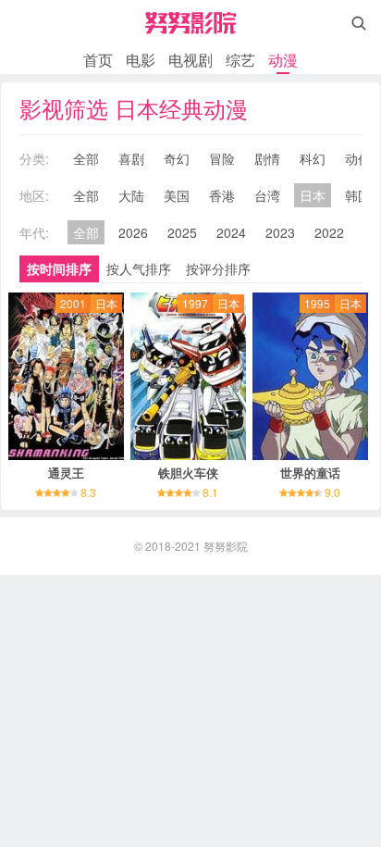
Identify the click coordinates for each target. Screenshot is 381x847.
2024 (231, 232)
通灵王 (66, 472)
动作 (358, 158)
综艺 (240, 59)
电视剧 (190, 59)
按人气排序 (138, 268)
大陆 (131, 195)
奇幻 (177, 158)
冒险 (222, 158)
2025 (182, 232)
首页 (98, 59)
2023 (280, 232)
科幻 (313, 158)
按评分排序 (218, 268)
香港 (222, 195)
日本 (313, 195)
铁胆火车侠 (188, 472)
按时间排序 (59, 268)
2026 (133, 232)
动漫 (283, 59)
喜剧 (131, 158)
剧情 (267, 158)
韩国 (358, 195)
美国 (177, 195)
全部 (86, 158)
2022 (329, 232)
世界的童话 (310, 472)
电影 (140, 59)
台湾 (267, 195)
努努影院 (225, 546)
